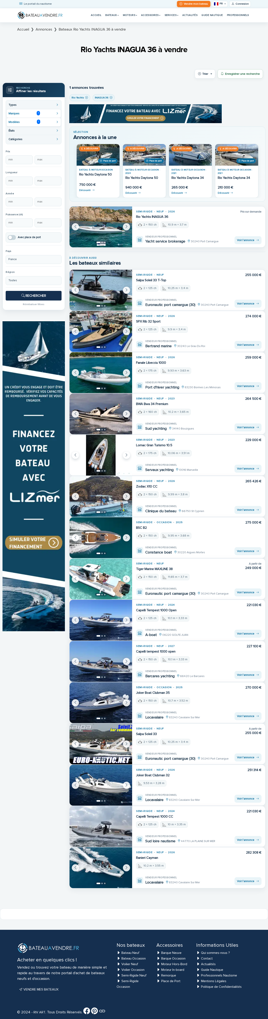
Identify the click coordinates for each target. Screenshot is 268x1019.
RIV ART (39, 1012)
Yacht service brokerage (165, 241)
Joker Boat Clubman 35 (153, 693)
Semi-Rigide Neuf (134, 975)
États (12, 130)
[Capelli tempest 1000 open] (101, 661)
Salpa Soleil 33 (146, 734)
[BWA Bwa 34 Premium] (101, 413)
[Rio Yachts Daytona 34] (190, 155)
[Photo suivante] (126, 226)
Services (171, 15)
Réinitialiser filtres (33, 304)
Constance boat (158, 552)
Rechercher (35, 296)
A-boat (151, 634)
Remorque (168, 975)
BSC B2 (141, 528)
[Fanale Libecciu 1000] (101, 372)
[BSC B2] (101, 537)
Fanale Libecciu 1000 (151, 363)
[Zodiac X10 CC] (101, 496)
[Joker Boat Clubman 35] (101, 702)
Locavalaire (154, 717)
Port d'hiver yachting (162, 387)
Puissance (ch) (14, 214)
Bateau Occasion (133, 958)
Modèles (24, 122)
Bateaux (111, 15)
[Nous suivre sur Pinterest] (94, 1012)
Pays (8, 251)
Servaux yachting (159, 469)
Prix (8, 151)
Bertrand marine (158, 346)
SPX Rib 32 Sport (148, 321)
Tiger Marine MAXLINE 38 (154, 569)
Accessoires (149, 15)
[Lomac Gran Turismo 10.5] (101, 455)
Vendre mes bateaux (40, 989)
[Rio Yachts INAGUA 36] (101, 226)
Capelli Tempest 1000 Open (156, 610)
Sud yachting (156, 428)
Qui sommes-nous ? (215, 953)
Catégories (15, 139)
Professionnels (238, 15)
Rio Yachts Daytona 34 (187, 178)
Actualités (189, 15)
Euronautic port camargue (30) (170, 304)
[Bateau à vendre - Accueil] (40, 15)
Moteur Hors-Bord (174, 964)
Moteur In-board (172, 970)
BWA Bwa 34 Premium (152, 404)
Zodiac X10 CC (146, 486)
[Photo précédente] (75, 226)
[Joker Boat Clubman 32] (101, 785)
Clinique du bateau (160, 511)
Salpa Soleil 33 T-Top (151, 280)
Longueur (11, 172)
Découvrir (85, 190)
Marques (24, 113)
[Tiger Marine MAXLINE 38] (101, 579)
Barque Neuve (171, 953)
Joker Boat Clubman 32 (153, 775)
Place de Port (170, 981)
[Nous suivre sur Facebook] (86, 1012)
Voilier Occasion (132, 970)
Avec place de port (29, 237)
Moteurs (129, 15)
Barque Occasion (173, 958)
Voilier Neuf (129, 964)
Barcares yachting (160, 676)
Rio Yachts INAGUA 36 (152, 217)
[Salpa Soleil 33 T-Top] (101, 290)
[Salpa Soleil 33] (101, 744)
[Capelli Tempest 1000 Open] (101, 620)
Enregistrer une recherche (242, 74)
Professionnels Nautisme (219, 975)
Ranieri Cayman (147, 858)
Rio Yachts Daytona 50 (95, 175)
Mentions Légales (213, 981)
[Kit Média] (102, 1012)
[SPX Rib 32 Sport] (101, 331)
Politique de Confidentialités (221, 987)
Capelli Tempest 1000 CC (154, 816)
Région (10, 272)
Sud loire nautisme (160, 841)
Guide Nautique (212, 15)
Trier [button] (205, 74)
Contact (207, 958)
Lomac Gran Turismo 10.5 (154, 445)
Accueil (96, 15)
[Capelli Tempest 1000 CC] (101, 826)
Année (10, 193)
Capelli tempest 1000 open (155, 651)
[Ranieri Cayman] (101, 867)
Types (13, 105)
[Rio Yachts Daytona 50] (98, 155)
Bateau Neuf (130, 953)
